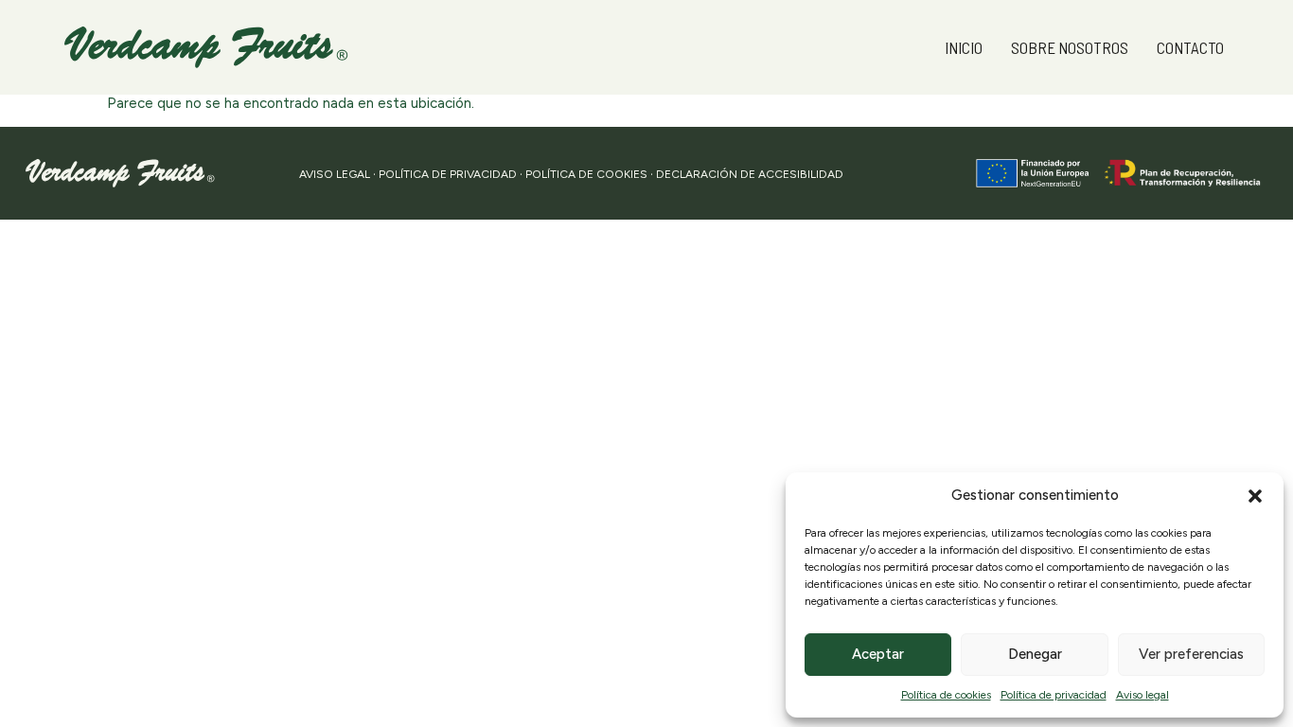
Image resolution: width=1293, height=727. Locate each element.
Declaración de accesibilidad (749, 174)
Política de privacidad (1054, 694)
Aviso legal (1142, 694)
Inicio (964, 47)
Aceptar (878, 654)
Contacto (1190, 47)
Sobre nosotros (1069, 47)
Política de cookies (946, 694)
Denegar (1035, 654)
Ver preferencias (1191, 654)
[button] (1255, 496)
